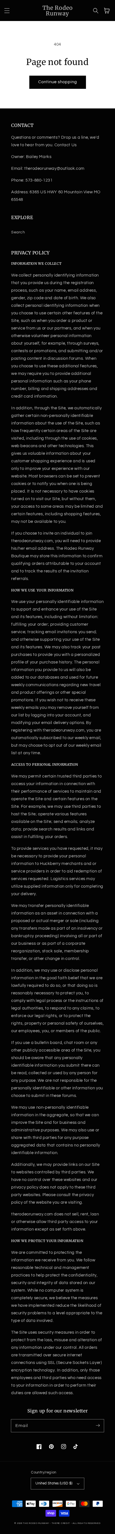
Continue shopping (57, 82)
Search (18, 232)
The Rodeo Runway (36, 1523)
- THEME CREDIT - (61, 1523)
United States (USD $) (53, 1483)
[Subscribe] (98, 1425)
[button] (7, 10)
